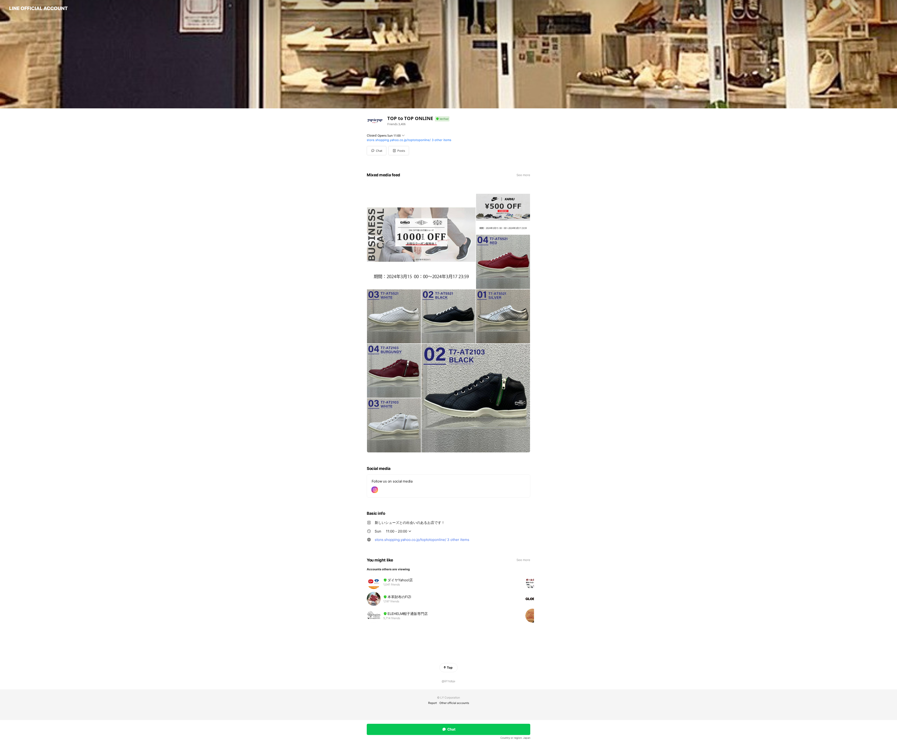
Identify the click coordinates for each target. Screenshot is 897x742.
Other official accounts (454, 703)
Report (432, 703)
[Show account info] (442, 119)
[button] (398, 150)
